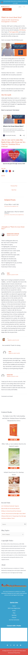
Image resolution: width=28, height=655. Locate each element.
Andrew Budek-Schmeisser (13, 233)
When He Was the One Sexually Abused (10, 508)
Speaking (14, 615)
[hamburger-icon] (19, 7)
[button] (24, 7)
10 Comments (6, 214)
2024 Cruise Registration (14, 608)
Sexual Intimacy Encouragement (10, 206)
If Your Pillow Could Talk (11, 204)
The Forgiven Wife (13, 32)
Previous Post (14, 185)
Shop (14, 613)
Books (14, 610)
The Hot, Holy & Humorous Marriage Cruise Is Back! (13, 513)
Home (14, 606)
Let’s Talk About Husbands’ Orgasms (10, 506)
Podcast (14, 617)
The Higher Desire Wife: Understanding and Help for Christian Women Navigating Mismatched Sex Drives (13, 418)
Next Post (14, 190)
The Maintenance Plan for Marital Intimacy (14, 212)
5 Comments (13, 21)
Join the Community (14, 620)
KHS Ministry (22, 30)
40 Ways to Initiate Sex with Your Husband (11, 511)
